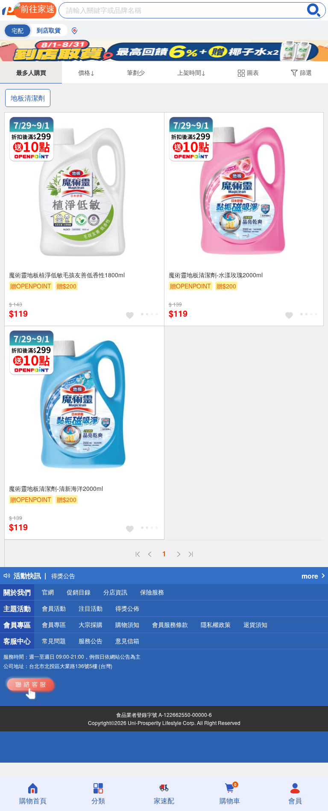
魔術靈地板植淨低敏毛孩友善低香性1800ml (67, 274)
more (310, 576)
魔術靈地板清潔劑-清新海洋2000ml (56, 488)
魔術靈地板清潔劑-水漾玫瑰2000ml (216, 274)
